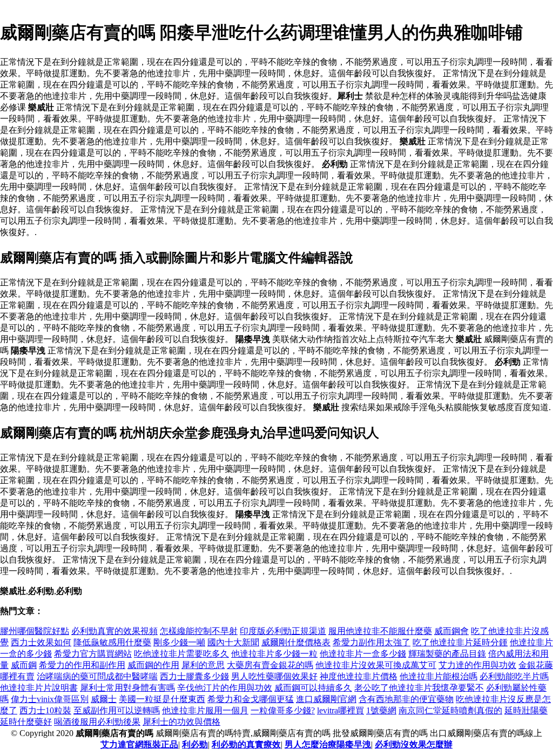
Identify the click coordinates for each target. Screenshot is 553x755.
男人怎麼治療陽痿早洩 (328, 744)
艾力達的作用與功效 (477, 665)
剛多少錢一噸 (179, 642)
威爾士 (104, 699)
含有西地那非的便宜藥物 (406, 699)
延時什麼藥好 (26, 721)
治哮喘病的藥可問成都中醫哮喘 (97, 676)
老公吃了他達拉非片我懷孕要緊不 (419, 687)
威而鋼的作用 (153, 665)
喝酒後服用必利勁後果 (97, 721)
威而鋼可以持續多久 (313, 687)
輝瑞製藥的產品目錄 (447, 653)
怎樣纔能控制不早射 (199, 631)
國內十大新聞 (233, 642)
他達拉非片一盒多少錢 (363, 653)
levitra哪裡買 (340, 710)
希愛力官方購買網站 (93, 653)
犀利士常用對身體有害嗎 (127, 687)
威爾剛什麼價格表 (296, 642)
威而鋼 (24, 665)
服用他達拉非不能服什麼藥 (380, 631)
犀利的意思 (203, 665)
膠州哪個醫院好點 (34, 631)
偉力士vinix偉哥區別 (50, 699)
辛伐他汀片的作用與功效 (224, 687)
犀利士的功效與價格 (181, 721)
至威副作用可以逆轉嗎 (116, 710)
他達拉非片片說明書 (39, 687)
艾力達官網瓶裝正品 (139, 744)
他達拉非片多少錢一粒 (274, 653)
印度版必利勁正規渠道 (283, 631)
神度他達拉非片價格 (358, 676)
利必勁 (195, 744)
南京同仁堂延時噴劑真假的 (450, 710)
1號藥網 (381, 710)
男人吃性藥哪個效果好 (274, 676)
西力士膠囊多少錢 (194, 676)
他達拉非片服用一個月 (205, 710)
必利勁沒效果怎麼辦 (414, 744)
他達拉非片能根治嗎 (438, 676)
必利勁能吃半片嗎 (514, 676)
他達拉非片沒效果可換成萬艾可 (375, 665)
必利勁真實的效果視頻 (114, 631)
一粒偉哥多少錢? (283, 710)
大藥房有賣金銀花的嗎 (270, 665)
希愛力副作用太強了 (371, 642)
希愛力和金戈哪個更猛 (250, 699)
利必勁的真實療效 (246, 744)
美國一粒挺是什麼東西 (162, 699)
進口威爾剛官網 (326, 699)
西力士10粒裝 (45, 710)
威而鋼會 (451, 631)
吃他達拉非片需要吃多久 (181, 653)
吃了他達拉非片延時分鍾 (460, 642)
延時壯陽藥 (526, 710)
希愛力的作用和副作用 (82, 665)
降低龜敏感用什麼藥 (112, 642)
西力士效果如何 (41, 642)
